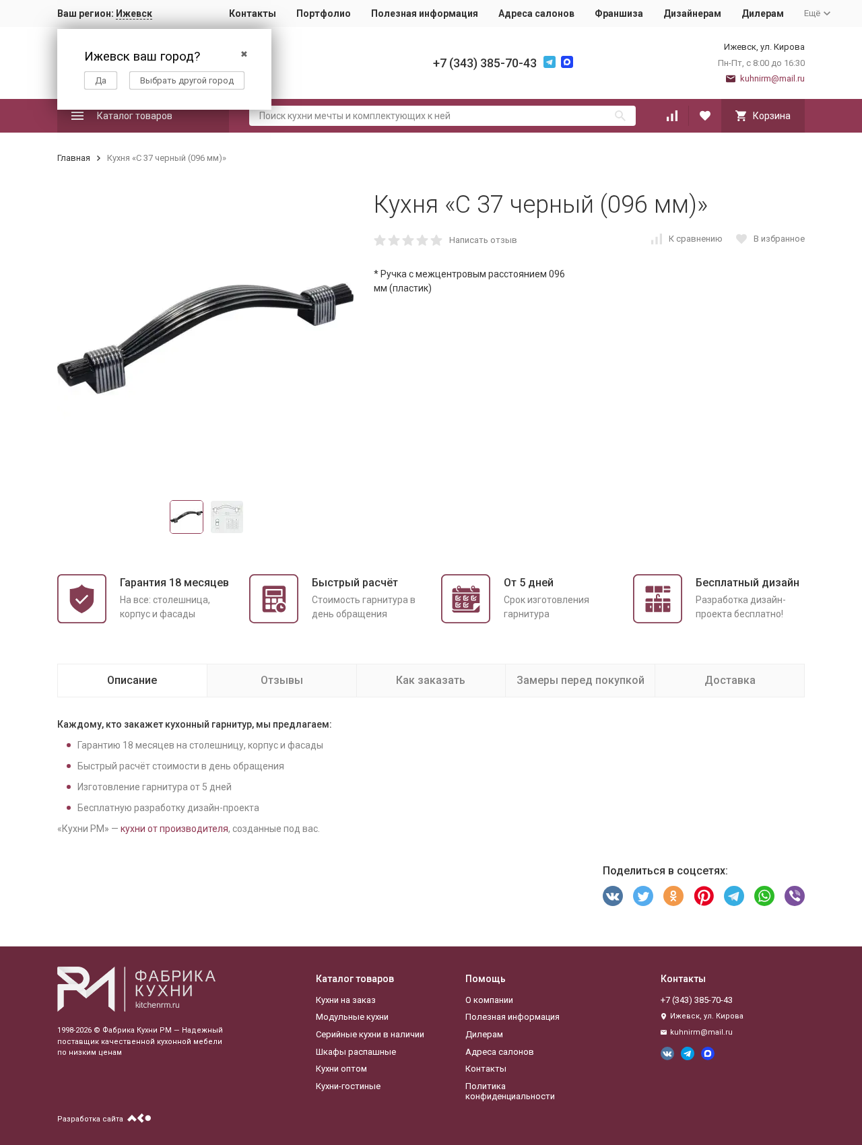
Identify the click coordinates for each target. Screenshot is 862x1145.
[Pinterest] (704, 896)
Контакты (252, 13)
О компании (489, 1000)
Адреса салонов (536, 13)
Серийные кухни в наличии (370, 1034)
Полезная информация (424, 13)
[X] (643, 896)
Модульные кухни (352, 1017)
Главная (73, 158)
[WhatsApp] (764, 896)
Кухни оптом (341, 1069)
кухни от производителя (174, 828)
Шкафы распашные (356, 1052)
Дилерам (762, 13)
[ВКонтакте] (613, 896)
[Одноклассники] (673, 896)
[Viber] (795, 896)
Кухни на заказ (346, 1000)
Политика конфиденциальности (510, 1091)
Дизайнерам (692, 13)
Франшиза (619, 13)
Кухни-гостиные (348, 1086)
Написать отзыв (483, 240)
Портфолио (323, 13)
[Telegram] (734, 896)
